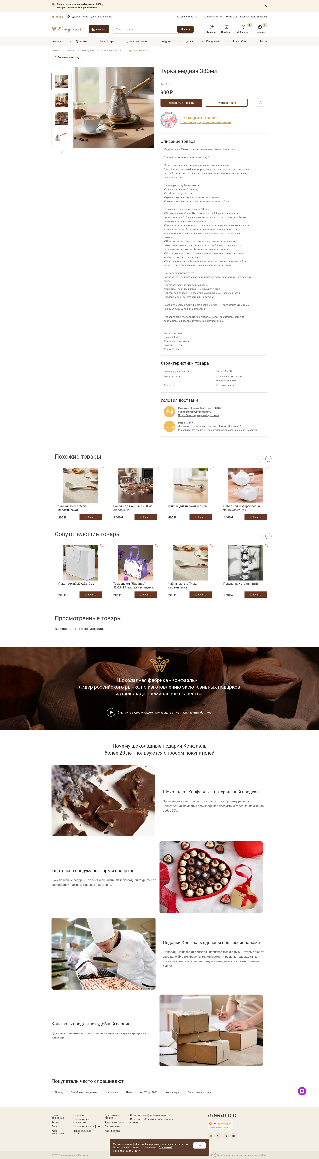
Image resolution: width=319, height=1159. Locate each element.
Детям (189, 41)
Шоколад (79, 1115)
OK (199, 1145)
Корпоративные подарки (253, 16)
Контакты (231, 16)
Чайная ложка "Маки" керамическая (73, 508)
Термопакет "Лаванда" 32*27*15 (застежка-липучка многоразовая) (133, 585)
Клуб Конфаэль (58, 1132)
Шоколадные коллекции (81, 1120)
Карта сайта (112, 1130)
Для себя (81, 41)
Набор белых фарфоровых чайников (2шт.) (241, 508)
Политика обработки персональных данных (152, 1120)
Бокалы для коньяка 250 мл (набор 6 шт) (132, 508)
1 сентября (239, 41)
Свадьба (165, 41)
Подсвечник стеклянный (240, 583)
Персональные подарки (82, 1132)
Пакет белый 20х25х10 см (76, 583)
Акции (263, 41)
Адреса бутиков (79, 16)
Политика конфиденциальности (150, 1115)
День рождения (137, 41)
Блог (54, 1126)
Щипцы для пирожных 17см (187, 506)
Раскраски (212, 41)
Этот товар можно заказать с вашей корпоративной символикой (205, 120)
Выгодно (57, 41)
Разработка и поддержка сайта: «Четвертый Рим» (242, 1155)
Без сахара (107, 41)
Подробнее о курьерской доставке (198, 415)
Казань (60, 16)
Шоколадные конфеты (87, 1126)
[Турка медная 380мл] (113, 107)
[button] (61, 152)
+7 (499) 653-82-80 (222, 1115)
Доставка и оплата (101, 16)
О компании (211, 16)
